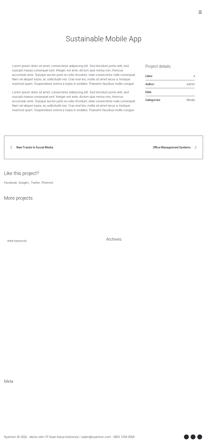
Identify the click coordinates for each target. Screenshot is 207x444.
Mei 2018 (112, 361)
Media (191, 100)
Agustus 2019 (115, 319)
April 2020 (112, 276)
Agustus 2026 (115, 252)
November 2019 (117, 300)
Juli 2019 (112, 325)
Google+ (23, 182)
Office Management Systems (172, 147)
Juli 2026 (112, 258)
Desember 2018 (117, 343)
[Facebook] (186, 436)
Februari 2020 (115, 282)
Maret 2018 (113, 367)
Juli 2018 (112, 355)
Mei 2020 (112, 270)
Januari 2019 (114, 337)
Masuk (8, 394)
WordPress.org (14, 412)
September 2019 (117, 313)
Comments (15, 406)
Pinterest (47, 182)
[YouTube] (199, 436)
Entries (12, 400)
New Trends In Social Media (34, 147)
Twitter (35, 182)
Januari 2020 (114, 288)
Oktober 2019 (115, 307)
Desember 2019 (117, 294)
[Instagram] (193, 436)
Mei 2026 (112, 264)
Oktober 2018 (115, 349)
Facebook (10, 182)
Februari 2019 (115, 331)
